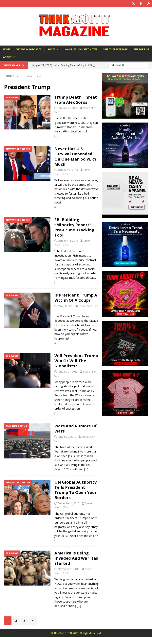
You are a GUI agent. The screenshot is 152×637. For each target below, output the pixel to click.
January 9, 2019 (67, 436)
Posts (51, 49)
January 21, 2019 (67, 371)
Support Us (141, 49)
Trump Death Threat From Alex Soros (75, 99)
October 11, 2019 (68, 240)
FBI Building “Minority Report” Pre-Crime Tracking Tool (74, 227)
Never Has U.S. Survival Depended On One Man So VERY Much (75, 156)
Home (6, 49)
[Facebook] (140, 3)
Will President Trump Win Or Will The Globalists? (76, 361)
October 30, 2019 (68, 170)
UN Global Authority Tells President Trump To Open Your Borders (75, 489)
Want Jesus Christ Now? (81, 49)
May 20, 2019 (65, 306)
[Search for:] (128, 65)
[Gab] (148, 3)
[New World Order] (27, 163)
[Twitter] (133, 3)
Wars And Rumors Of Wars (75, 428)
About (7, 57)
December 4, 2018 (68, 503)
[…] (56, 136)
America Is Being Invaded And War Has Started (76, 558)
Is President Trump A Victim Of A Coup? (75, 297)
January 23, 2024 (67, 108)
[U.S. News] (27, 112)
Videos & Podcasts (28, 49)
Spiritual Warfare (115, 49)
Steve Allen (90, 108)
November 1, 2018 (68, 569)
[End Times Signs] (27, 440)
